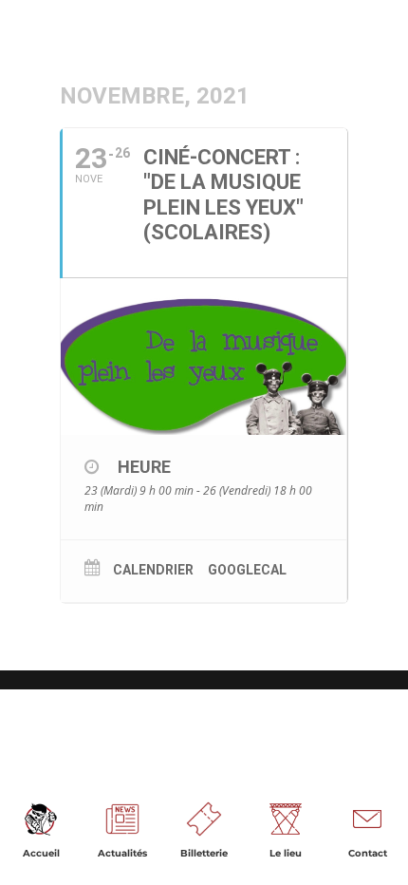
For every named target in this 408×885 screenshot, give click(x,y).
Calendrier (153, 569)
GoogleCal (247, 569)
